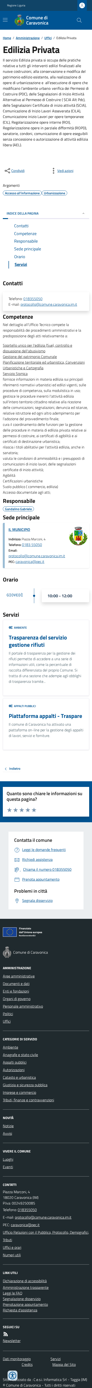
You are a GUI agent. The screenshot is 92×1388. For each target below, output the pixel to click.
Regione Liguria (16, 5)
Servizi (55, 1359)
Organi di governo (16, 998)
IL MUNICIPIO (19, 529)
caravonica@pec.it (30, 561)
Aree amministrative (19, 976)
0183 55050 (32, 544)
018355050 (32, 298)
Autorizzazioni (14, 1070)
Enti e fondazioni (16, 991)
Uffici (48, 37)
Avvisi (7, 1133)
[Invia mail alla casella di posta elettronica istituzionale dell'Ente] (43, 1217)
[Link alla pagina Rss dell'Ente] (5, 1334)
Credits (27, 1364)
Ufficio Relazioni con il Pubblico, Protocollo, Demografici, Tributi (46, 1236)
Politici (8, 1014)
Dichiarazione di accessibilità (25, 1281)
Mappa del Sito (64, 1364)
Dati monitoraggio (17, 1359)
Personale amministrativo (23, 1006)
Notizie (8, 1126)
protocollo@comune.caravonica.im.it (49, 304)
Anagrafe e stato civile (20, 1055)
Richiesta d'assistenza (20, 1310)
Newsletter (12, 1340)
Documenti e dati (16, 983)
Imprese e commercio (19, 1092)
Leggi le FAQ (12, 1293)
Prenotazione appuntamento (25, 1304)
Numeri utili (12, 1255)
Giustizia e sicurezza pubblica (25, 1085)
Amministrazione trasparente (26, 1287)
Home (7, 37)
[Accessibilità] (12, 1375)
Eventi (8, 1167)
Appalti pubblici (14, 1062)
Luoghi (8, 1159)
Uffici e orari (12, 1247)
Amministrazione (28, 37)
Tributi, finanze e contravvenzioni (28, 1100)
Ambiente (10, 1047)
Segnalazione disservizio (22, 1299)
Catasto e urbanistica (19, 1077)
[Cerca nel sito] (77, 20)
